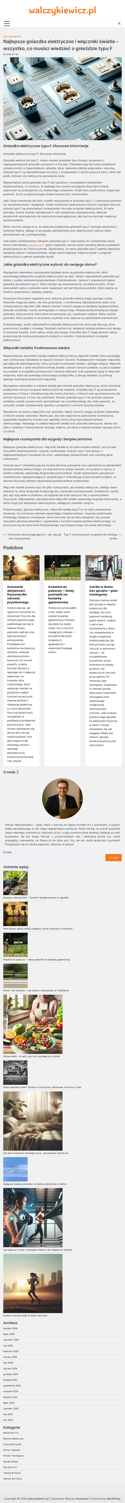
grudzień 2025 (10, 1374)
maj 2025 (8, 1414)
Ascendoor (82, 1498)
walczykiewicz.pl (62, 9)
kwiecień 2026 (10, 1351)
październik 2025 (12, 1385)
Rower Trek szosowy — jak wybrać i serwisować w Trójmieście (36, 990)
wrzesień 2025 (10, 1391)
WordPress (113, 1498)
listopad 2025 (10, 1380)
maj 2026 (8, 1345)
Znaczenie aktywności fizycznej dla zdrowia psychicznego (18, 594)
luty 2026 (8, 1362)
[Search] (119, 23)
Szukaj (7, 852)
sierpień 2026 (10, 1328)
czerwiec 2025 (11, 1408)
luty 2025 (8, 1420)
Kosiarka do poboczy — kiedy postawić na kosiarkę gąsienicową (61, 594)
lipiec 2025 (8, 1403)
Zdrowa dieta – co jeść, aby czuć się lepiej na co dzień (31, 1056)
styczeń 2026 (10, 1368)
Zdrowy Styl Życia (12, 1478)
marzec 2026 (10, 1357)
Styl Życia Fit (10, 1467)
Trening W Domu (12, 1473)
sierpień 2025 (10, 1397)
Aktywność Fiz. (12, 36)
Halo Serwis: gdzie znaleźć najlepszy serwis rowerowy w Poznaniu (38, 928)
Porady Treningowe (13, 1455)
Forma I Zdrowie (11, 1450)
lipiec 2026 (8, 1334)
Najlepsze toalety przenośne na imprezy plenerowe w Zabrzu (35, 1184)
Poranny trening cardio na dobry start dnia (25, 1315)
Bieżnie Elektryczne (13, 1438)
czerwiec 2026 (11, 1339)
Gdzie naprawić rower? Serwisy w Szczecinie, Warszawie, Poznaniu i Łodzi (42, 1087)
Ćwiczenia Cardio (12, 1444)
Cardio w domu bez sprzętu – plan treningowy (103, 590)
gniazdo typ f (36, 245)
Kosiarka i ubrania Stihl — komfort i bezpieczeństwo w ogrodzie (36, 897)
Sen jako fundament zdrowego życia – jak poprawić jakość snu (36, 1153)
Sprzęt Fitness (10, 1461)
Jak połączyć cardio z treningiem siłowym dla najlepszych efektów (37, 1250)
